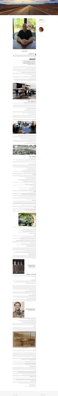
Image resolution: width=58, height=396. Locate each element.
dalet (34, 388)
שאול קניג (15, 285)
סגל (44, 37)
